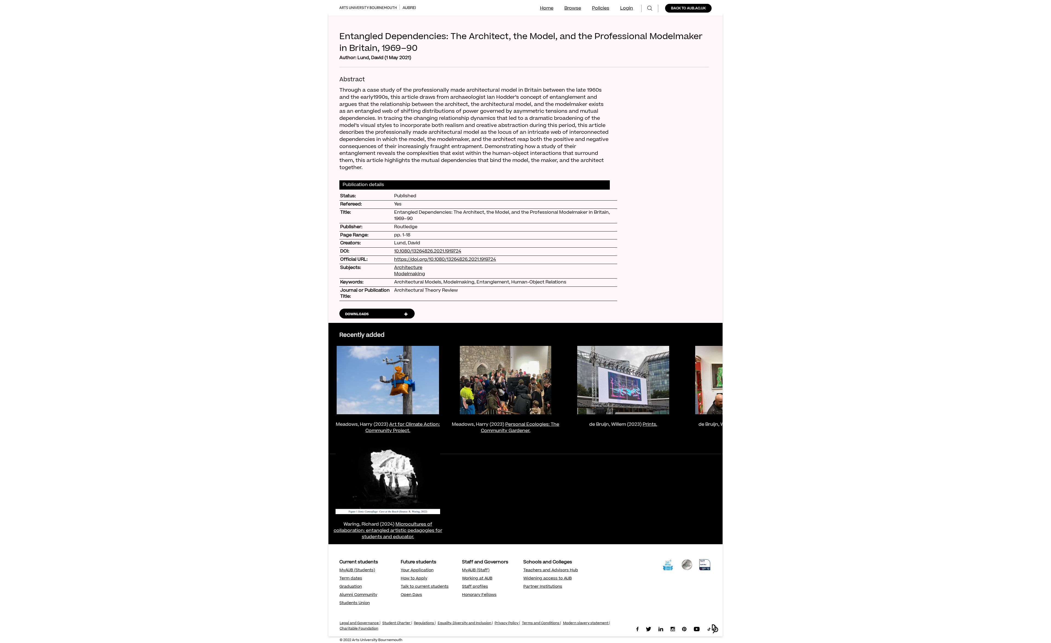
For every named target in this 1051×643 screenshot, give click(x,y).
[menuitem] (649, 8)
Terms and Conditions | (541, 623)
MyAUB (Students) (357, 570)
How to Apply (414, 579)
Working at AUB (477, 579)
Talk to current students (425, 587)
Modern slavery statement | (586, 623)
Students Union (354, 603)
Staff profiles (475, 587)
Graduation (350, 587)
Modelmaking (409, 274)
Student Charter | (397, 623)
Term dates (350, 579)
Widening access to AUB (547, 579)
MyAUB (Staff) (475, 570)
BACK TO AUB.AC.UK (688, 8)
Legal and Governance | (360, 623)
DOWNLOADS (357, 314)
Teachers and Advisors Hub (550, 570)
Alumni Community (358, 595)
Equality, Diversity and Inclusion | (465, 623)
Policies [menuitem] (600, 8)
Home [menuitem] (546, 8)
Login (626, 8)
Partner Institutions (542, 587)
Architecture (408, 268)
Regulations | (425, 623)
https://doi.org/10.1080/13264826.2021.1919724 (445, 259)
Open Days (411, 595)
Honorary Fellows (479, 595)
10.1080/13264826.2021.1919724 (427, 251)
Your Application (417, 570)
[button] (715, 629)
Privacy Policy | (507, 623)
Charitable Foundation (359, 628)
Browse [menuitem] (572, 8)
